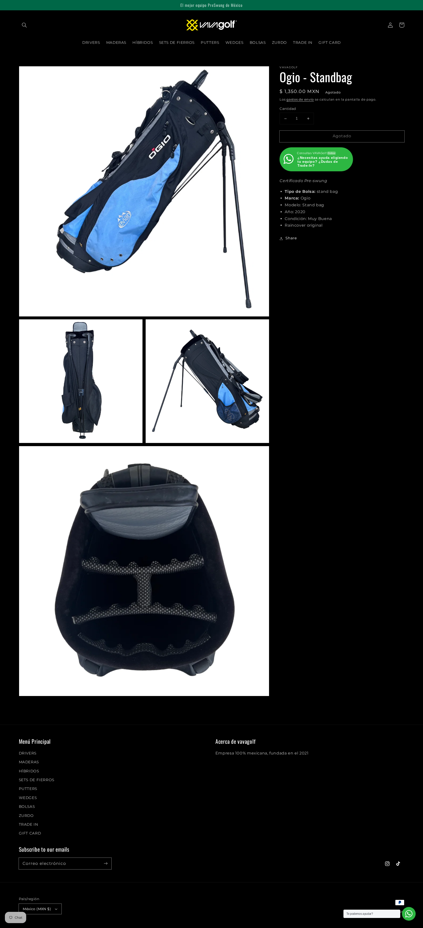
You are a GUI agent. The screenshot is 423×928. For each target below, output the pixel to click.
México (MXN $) (37, 909)
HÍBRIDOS (29, 771)
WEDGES (28, 798)
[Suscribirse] (105, 863)
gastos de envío (300, 100)
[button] (24, 25)
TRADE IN (28, 824)
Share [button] (291, 238)
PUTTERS (28, 789)
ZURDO (26, 815)
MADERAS (29, 762)
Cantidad (288, 109)
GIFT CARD (30, 833)
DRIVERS (27, 753)
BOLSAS (27, 806)
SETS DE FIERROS (36, 780)
